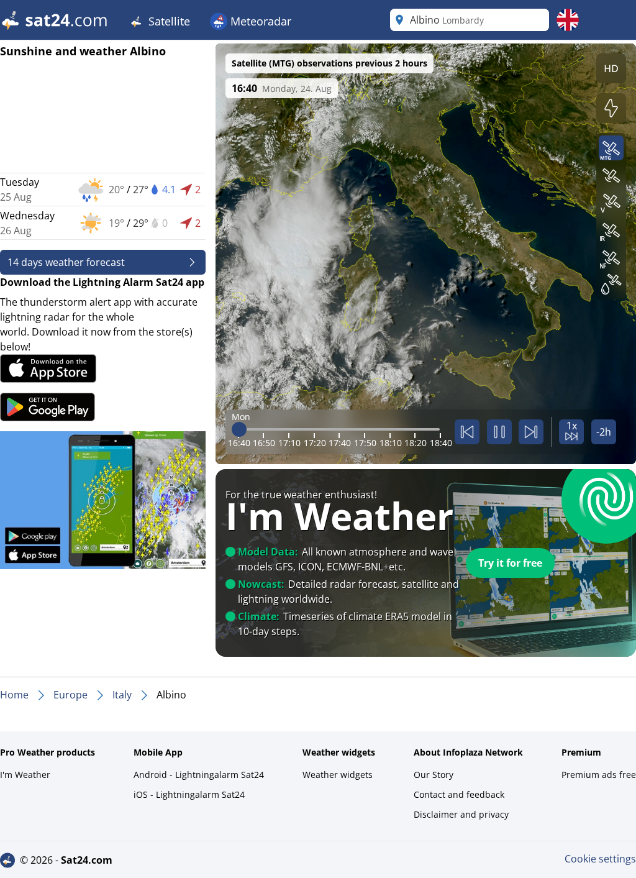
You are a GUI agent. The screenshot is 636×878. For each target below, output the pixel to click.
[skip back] (467, 431)
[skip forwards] (531, 431)
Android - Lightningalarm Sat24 (199, 774)
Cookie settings (600, 859)
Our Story (433, 774)
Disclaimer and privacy (461, 814)
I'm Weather (25, 774)
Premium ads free (598, 774)
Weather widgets (337, 774)
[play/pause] (499, 431)
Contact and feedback (459, 794)
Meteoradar (259, 21)
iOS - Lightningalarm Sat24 (189, 794)
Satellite (167, 21)
